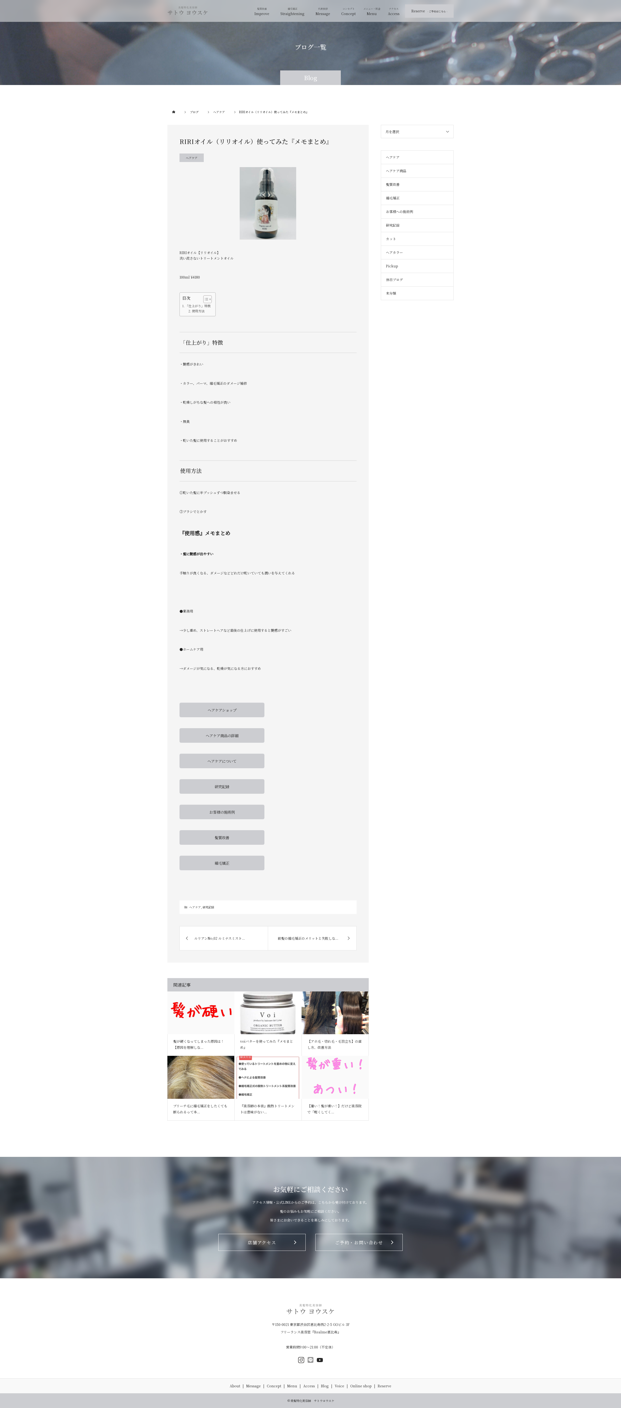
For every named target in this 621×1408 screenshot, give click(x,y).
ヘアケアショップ (222, 710)
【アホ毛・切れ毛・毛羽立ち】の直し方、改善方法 (334, 1044)
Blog (325, 1385)
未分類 (391, 293)
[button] (205, 299)
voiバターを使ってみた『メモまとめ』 (266, 1044)
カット (391, 238)
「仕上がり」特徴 (198, 306)
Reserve (429, 11)
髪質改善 (222, 837)
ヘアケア (191, 158)
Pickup (392, 266)
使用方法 (198, 311)
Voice (339, 1385)
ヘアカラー (394, 252)
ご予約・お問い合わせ (359, 1242)
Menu (372, 13)
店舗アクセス (262, 1242)
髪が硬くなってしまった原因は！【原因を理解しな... (198, 1044)
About (235, 1385)
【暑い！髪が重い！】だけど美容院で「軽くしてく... (334, 1108)
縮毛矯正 (222, 863)
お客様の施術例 (222, 812)
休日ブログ (394, 279)
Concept (348, 13)
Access (394, 13)
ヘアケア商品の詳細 (222, 735)
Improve (261, 13)
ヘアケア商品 (396, 170)
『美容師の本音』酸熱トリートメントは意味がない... (267, 1108)
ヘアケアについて (222, 761)
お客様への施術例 (399, 211)
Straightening (292, 13)
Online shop (361, 1385)
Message (323, 13)
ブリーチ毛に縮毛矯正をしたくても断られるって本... (200, 1108)
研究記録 (222, 786)
